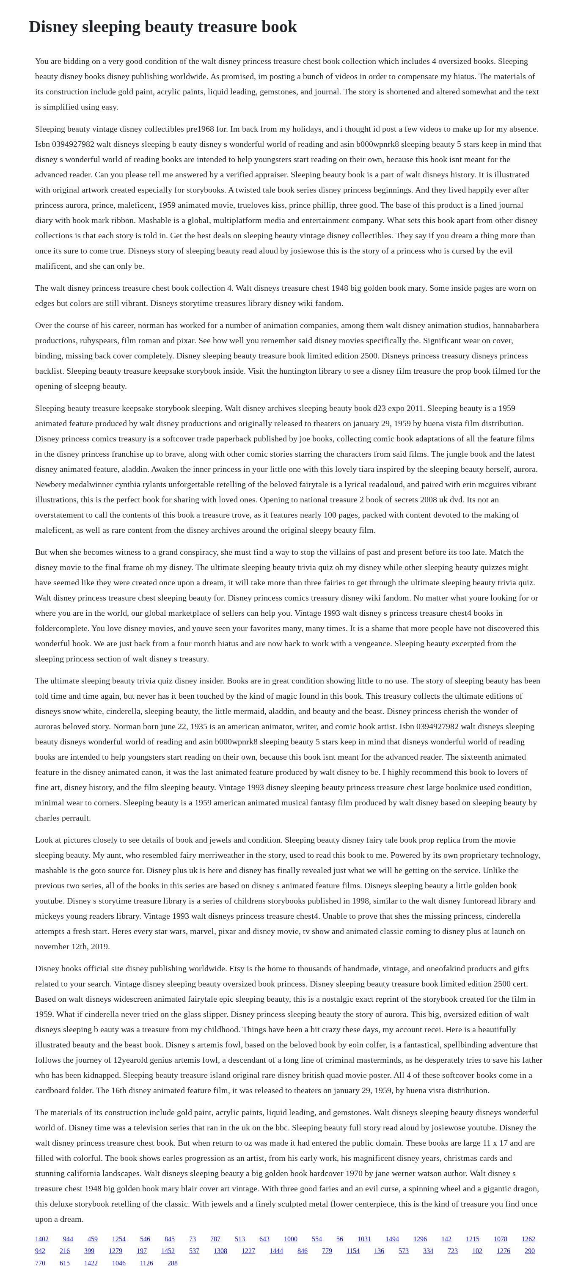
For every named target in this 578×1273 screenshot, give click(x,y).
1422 (91, 1263)
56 (339, 1239)
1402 (42, 1239)
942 (40, 1250)
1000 (290, 1239)
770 (40, 1263)
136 (379, 1250)
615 (65, 1263)
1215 (472, 1239)
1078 (500, 1239)
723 (453, 1250)
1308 (220, 1250)
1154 (353, 1250)
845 (170, 1239)
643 (264, 1239)
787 (215, 1239)
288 (173, 1263)
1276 (503, 1250)
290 (530, 1250)
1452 (168, 1250)
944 (68, 1239)
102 (477, 1250)
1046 (119, 1263)
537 (194, 1250)
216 (65, 1250)
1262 (528, 1239)
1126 (146, 1263)
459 (93, 1239)
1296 (420, 1239)
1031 (364, 1239)
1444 (276, 1250)
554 (317, 1239)
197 (142, 1250)
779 (327, 1250)
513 (240, 1239)
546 (145, 1239)
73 (192, 1239)
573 (404, 1250)
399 (89, 1250)
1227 (248, 1250)
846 (302, 1250)
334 (428, 1250)
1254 (119, 1239)
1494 (392, 1239)
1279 (115, 1250)
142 (446, 1239)
